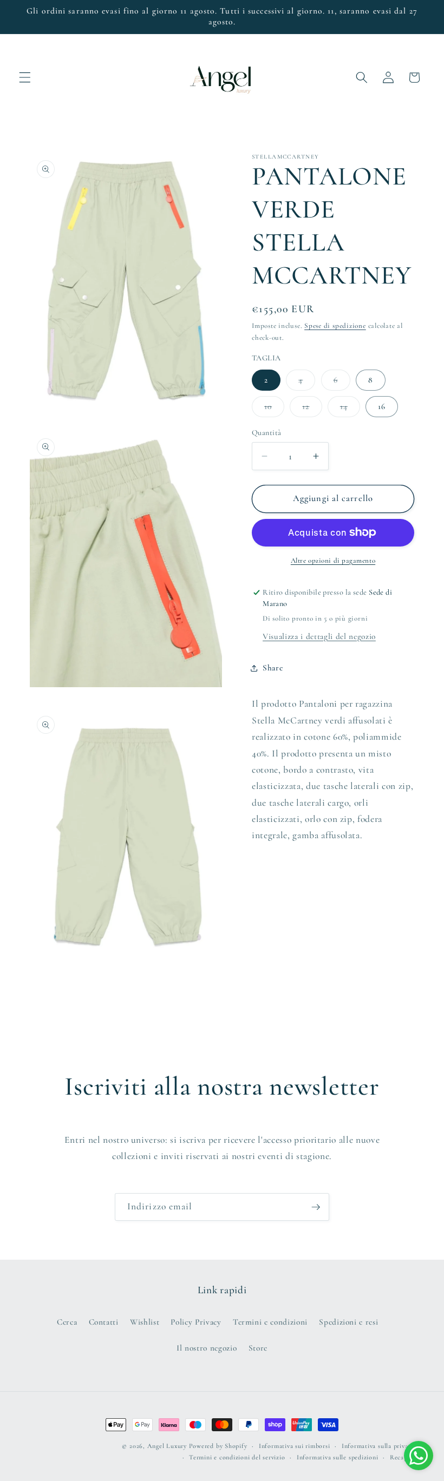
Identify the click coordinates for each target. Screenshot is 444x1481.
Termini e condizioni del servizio (237, 1457)
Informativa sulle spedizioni (337, 1457)
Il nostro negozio (207, 1348)
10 (274, 409)
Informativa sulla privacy (378, 1446)
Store (258, 1348)
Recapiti (402, 1457)
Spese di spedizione (335, 325)
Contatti (104, 1322)
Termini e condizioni (270, 1322)
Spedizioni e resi (348, 1322)
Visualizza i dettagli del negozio (319, 636)
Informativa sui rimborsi (294, 1446)
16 (382, 406)
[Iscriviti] (316, 1207)
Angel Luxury (167, 1446)
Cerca (67, 1322)
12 (312, 409)
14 (350, 409)
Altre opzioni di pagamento (333, 560)
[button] (25, 77)
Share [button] (273, 668)
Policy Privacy (196, 1322)
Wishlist (144, 1322)
